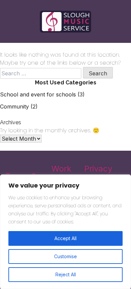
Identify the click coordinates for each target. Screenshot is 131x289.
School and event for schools (38, 94)
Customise (65, 256)
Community (14, 106)
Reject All (65, 274)
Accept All (65, 238)
